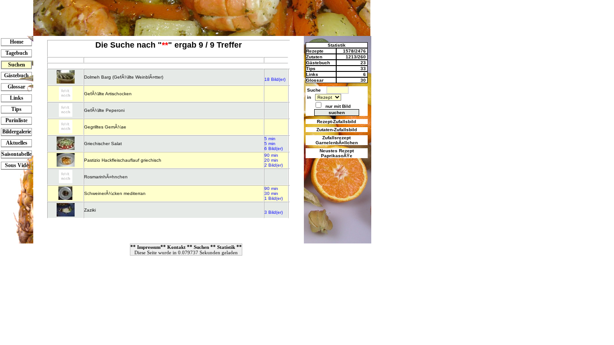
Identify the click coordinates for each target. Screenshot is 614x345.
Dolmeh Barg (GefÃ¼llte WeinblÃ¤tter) (123, 77)
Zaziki (90, 210)
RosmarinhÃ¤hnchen (106, 176)
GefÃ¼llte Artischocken (108, 93)
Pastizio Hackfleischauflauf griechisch (122, 160)
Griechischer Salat (103, 143)
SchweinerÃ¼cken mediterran (115, 193)
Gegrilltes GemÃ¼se (105, 126)
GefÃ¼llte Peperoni (104, 110)
